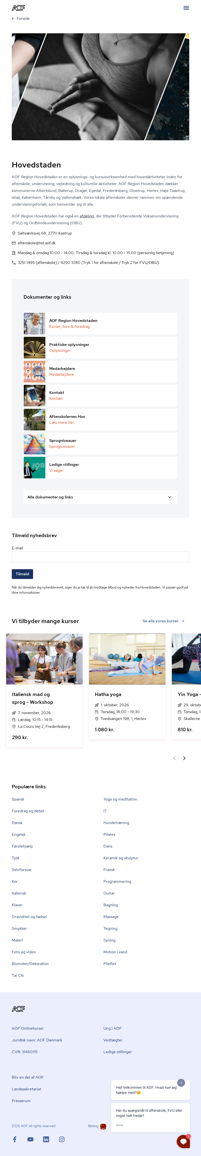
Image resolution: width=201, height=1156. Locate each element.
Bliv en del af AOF (28, 1077)
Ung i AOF (112, 1028)
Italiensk (19, 893)
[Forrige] (174, 758)
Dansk (17, 822)
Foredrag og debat (28, 811)
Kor (15, 881)
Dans (107, 846)
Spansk (18, 799)
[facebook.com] (19, 1139)
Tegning (110, 928)
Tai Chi (18, 975)
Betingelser (97, 1126)
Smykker (19, 928)
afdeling (87, 216)
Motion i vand (115, 952)
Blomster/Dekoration (30, 963)
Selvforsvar (22, 869)
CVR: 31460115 (25, 1051)
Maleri (17, 940)
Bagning (110, 905)
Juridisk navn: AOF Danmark (37, 1040)
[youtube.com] (35, 1139)
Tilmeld (22, 574)
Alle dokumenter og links (50, 497)
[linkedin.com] (51, 1139)
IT (105, 811)
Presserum (21, 1100)
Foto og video (24, 952)
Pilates (109, 834)
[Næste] (184, 758)
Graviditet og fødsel (29, 916)
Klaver (17, 905)
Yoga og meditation (120, 799)
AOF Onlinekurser (28, 1028)
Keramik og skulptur (120, 858)
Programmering (117, 881)
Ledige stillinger (117, 1051)
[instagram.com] (62, 1139)
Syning (109, 940)
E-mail (17, 548)
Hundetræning (116, 822)
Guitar (109, 893)
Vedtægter (113, 1040)
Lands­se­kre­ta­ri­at (26, 1089)
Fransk (109, 869)
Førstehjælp (22, 846)
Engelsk (18, 834)
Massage (111, 916)
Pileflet (109, 963)
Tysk (16, 858)
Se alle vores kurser (160, 621)
